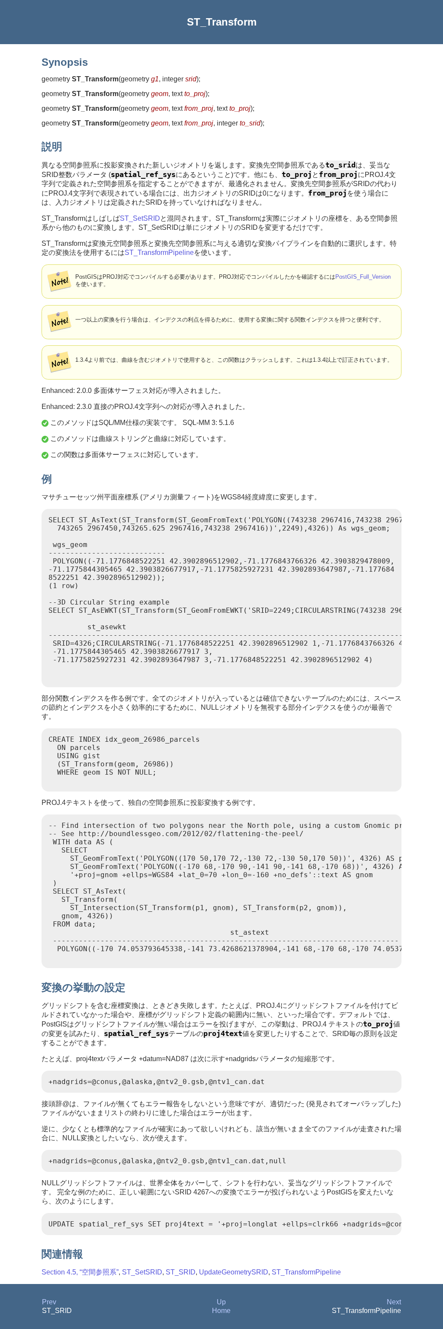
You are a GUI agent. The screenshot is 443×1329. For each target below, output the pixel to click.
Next (394, 1302)
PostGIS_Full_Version (363, 277)
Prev (49, 1302)
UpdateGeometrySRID (233, 1272)
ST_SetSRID (140, 218)
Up (221, 1302)
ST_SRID (181, 1272)
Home (221, 1310)
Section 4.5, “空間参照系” (80, 1272)
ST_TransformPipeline (159, 252)
